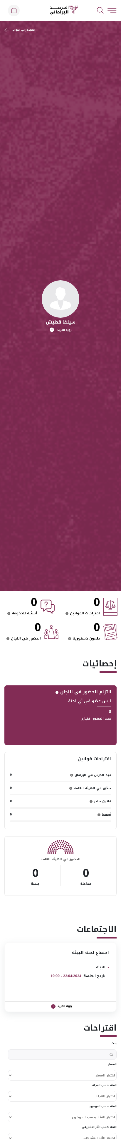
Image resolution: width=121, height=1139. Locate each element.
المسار (112, 1065)
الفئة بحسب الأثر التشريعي (99, 1127)
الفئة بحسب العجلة (104, 1085)
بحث (114, 1044)
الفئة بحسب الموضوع (103, 1107)
